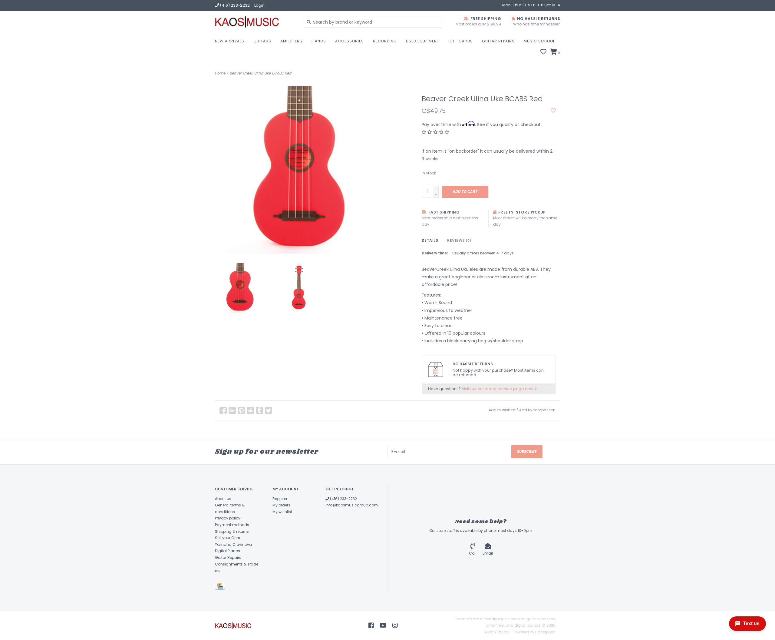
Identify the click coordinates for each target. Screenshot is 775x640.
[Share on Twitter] (268, 410)
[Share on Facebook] (223, 410)
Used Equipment (422, 41)
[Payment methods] (221, 587)
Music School (539, 41)
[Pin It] (241, 410)
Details (430, 240)
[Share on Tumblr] (259, 410)
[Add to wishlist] (553, 111)
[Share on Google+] (232, 410)
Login (259, 5)
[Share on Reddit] (250, 410)
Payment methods (232, 524)
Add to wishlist (502, 410)
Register (279, 498)
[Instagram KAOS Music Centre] (395, 625)
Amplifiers (291, 41)
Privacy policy (227, 518)
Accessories (349, 41)
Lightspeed (545, 632)
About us (223, 498)
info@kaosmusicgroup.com (351, 505)
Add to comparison (537, 410)
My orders (281, 505)
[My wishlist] (543, 52)
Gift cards (460, 41)
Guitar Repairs (498, 41)
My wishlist (282, 511)
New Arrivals (229, 41)
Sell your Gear (227, 537)
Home (220, 73)
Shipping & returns (232, 531)
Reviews (459, 240)
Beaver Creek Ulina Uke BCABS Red (261, 73)
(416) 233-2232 (343, 498)
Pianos (319, 41)
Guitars (262, 41)
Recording (385, 41)
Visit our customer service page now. (498, 388)
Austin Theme (497, 632)
